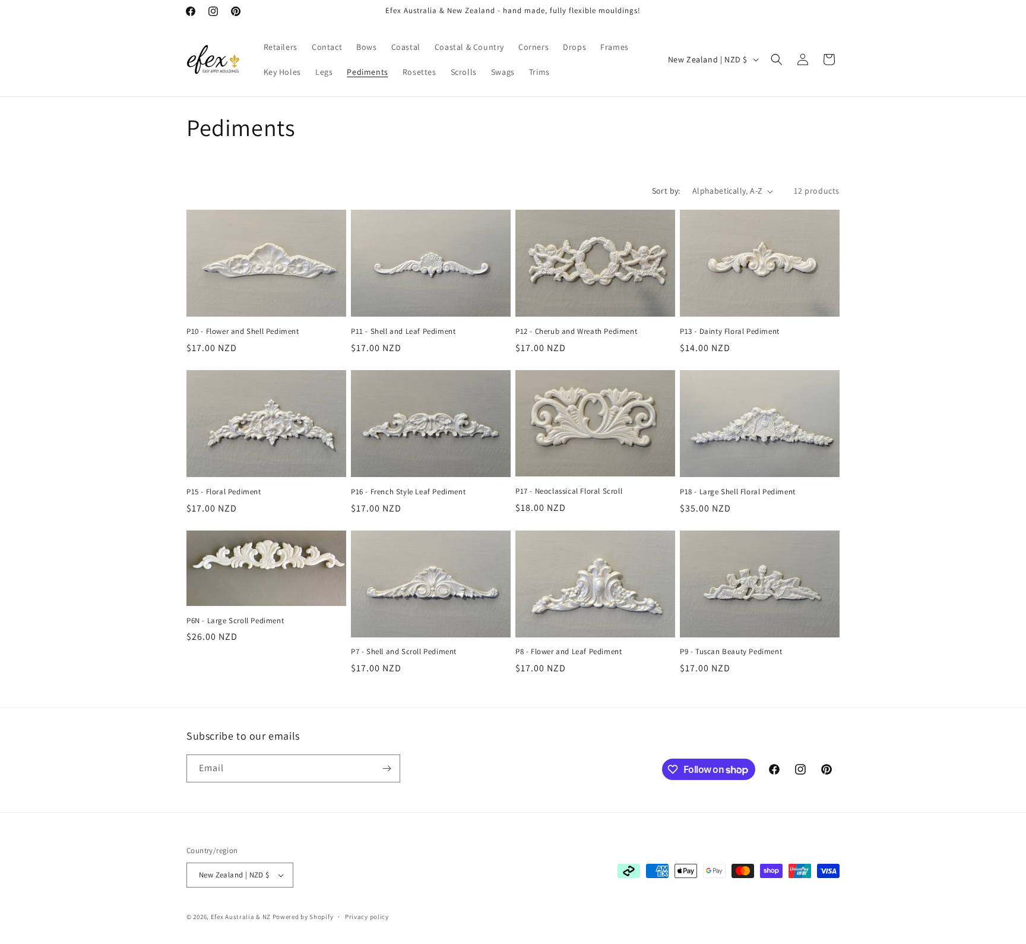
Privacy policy (367, 917)
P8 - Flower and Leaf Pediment (568, 651)
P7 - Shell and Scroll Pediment (404, 651)
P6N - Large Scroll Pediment (235, 621)
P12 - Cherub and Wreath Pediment (576, 331)
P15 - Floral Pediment (223, 492)
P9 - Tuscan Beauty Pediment (731, 651)
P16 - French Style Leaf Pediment (408, 492)
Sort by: (666, 190)
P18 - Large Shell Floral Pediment (738, 492)
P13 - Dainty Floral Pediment (730, 331)
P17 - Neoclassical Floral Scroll (568, 491)
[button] (777, 59)
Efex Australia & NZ (241, 917)
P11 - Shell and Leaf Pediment (403, 331)
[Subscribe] (386, 768)
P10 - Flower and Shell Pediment (242, 331)
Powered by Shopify (303, 917)
